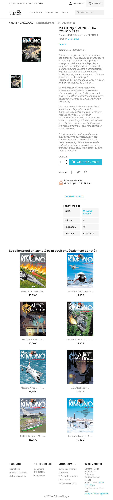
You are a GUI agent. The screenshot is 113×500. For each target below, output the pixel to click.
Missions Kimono (87, 212)
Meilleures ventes (17, 476)
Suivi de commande (68, 469)
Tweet (78, 172)
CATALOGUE (36, 12)
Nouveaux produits (18, 472)
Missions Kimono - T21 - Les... (80, 339)
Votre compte (67, 463)
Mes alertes (64, 479)
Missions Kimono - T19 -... (33, 291)
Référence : (64, 50)
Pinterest (85, 172)
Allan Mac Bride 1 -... (80, 388)
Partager (71, 172)
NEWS (64, 12)
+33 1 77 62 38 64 (34, 3)
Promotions (14, 469)
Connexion (64, 472)
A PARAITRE (52, 12)
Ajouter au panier (85, 162)
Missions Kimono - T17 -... (32, 388)
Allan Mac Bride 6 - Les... (33, 339)
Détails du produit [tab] (74, 196)
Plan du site (39, 475)
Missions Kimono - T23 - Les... (32, 436)
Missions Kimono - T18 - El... (80, 291)
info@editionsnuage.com (96, 493)
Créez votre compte (68, 476)
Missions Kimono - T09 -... (80, 436)
